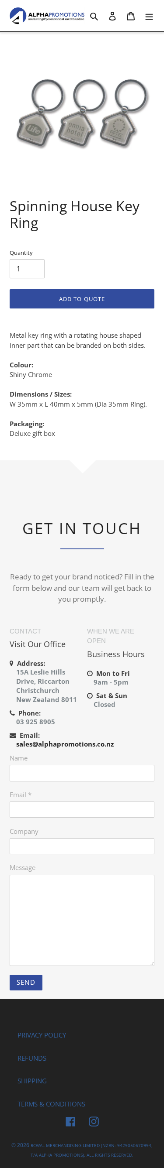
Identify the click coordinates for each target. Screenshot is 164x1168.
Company (24, 831)
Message (22, 867)
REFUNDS (31, 1058)
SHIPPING (32, 1080)
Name (19, 758)
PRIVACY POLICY (41, 1035)
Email (20, 794)
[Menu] (149, 15)
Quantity (21, 253)
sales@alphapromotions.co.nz (65, 744)
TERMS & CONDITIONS (51, 1103)
